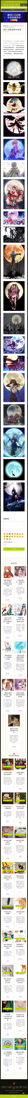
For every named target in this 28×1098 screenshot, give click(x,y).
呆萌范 (7, 858)
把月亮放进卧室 (8, 53)
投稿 (24, 5)
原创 (7, 4)
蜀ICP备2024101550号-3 (14, 1092)
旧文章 (14, 1096)
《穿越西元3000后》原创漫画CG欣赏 (20, 619)
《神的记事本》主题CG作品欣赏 (20, 582)
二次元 (12, 25)
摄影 (12, 1)
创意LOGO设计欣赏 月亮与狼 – (15, 51)
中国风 (7, 1034)
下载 (10, 4)
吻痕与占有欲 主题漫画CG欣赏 (14, 730)
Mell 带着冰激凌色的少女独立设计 (8, 946)
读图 (19, 4)
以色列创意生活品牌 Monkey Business (20, 980)
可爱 (18, 25)
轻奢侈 (20, 788)
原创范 (7, 893)
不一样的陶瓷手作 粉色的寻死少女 (8, 1054)
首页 (7, 1)
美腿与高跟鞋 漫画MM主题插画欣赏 (20, 694)
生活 (15, 1)
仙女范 (7, 996)
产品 (21, 1)
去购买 (7, 766)
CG (9, 25)
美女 (7, 25)
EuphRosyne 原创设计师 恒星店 (8, 877)
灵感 (18, 1)
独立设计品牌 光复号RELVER (8, 842)
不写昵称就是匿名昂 (7, 542)
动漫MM (15, 25)
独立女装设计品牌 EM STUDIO (8, 980)
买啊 (16, 4)
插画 (9, 1)
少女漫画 (21, 25)
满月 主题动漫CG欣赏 (12, 30)
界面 (5, 4)
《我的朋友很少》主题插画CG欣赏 (8, 657)
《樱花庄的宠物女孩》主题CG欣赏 (8, 694)
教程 (13, 4)
